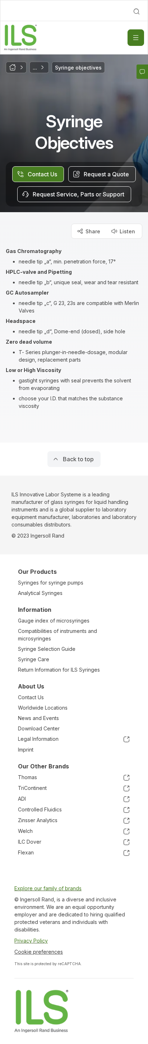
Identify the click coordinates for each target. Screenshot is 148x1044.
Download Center (39, 728)
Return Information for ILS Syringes (59, 670)
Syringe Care (33, 659)
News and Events (38, 718)
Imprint (25, 750)
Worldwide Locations (43, 708)
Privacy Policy (31, 941)
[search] (136, 11)
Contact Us (31, 697)
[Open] (136, 37)
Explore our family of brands (48, 888)
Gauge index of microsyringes (53, 621)
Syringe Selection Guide (46, 649)
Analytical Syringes (40, 593)
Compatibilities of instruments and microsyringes (57, 635)
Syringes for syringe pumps (50, 583)
